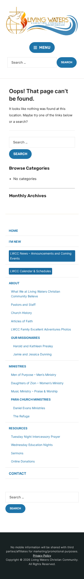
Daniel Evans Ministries (29, 408)
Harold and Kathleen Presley (33, 346)
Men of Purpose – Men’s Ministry (33, 374)
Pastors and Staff (23, 304)
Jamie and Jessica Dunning (32, 354)
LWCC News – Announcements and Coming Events (41, 256)
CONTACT (17, 473)
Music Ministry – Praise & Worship (34, 391)
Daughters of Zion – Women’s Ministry (37, 383)
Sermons (17, 453)
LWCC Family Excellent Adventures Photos (41, 329)
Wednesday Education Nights (32, 445)
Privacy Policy (42, 555)
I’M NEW (15, 241)
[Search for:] (32, 62)
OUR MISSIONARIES (25, 337)
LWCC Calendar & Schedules (30, 271)
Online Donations (23, 461)
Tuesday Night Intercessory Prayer (35, 436)
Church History (21, 313)
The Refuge (21, 416)
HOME (13, 230)
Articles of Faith (22, 321)
